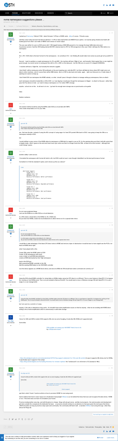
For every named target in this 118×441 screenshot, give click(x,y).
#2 (112, 103)
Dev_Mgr (11, 321)
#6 (112, 225)
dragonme (7, 22)
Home (107, 427)
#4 (112, 151)
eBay (70, 36)
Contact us (81, 427)
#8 (112, 289)
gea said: (23, 123)
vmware (58, 329)
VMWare (88, 406)
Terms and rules (89, 427)
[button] (19, 13)
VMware (64, 397)
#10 (112, 368)
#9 (112, 315)
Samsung (30, 36)
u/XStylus (51, 329)
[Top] (111, 427)
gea (10, 109)
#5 (112, 208)
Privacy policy (98, 427)
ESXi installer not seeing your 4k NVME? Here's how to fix (64, 327)
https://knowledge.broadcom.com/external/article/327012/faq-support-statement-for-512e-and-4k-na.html (52, 358)
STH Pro (10, 427)
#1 (112, 33)
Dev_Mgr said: (24, 373)
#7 (112, 275)
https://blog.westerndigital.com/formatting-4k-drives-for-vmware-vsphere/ (42, 361)
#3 (112, 118)
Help (104, 427)
